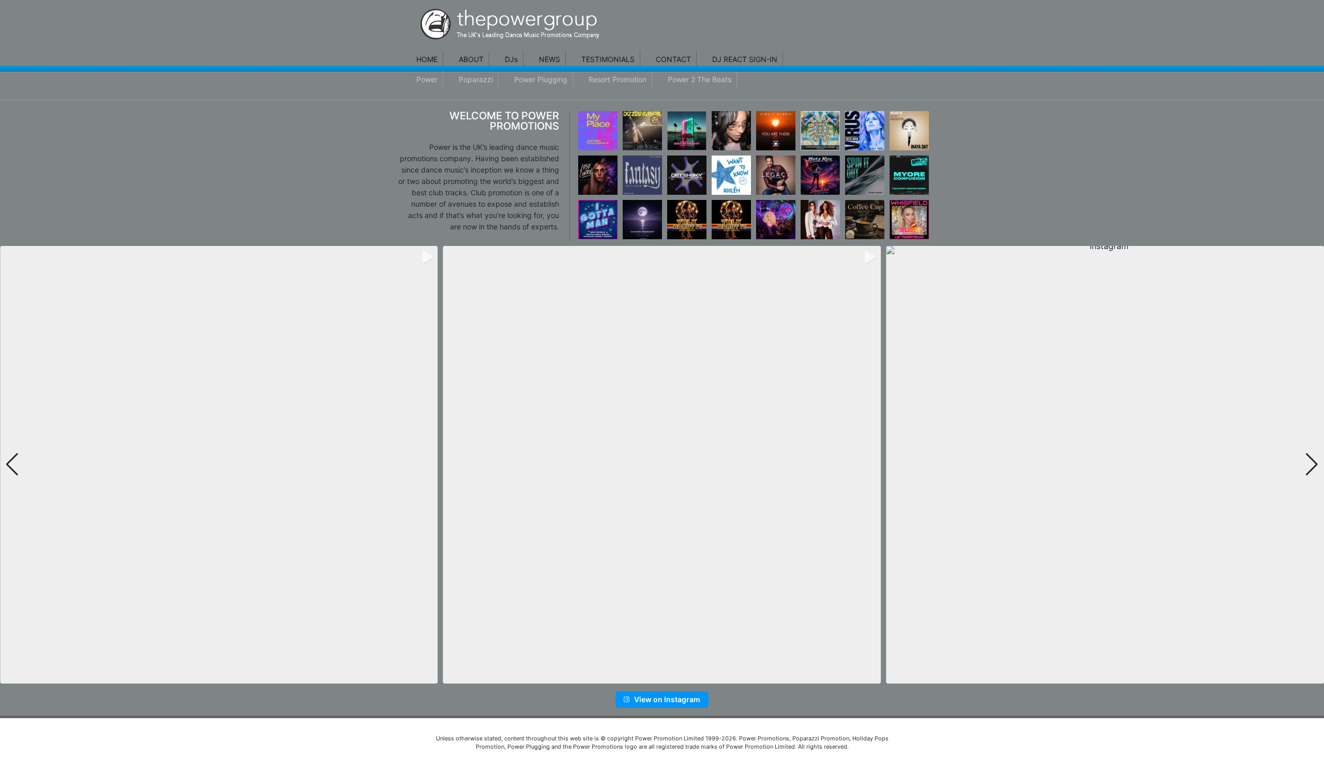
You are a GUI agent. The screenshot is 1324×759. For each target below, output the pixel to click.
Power (427, 79)
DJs (511, 59)
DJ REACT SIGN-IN (744, 59)
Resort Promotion (617, 79)
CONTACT (673, 59)
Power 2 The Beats (699, 79)
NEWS (549, 59)
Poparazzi (476, 79)
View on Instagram (667, 699)
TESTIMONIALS (608, 59)
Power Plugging (540, 79)
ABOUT (471, 59)
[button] (645, 676)
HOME (427, 59)
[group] (219, 465)
